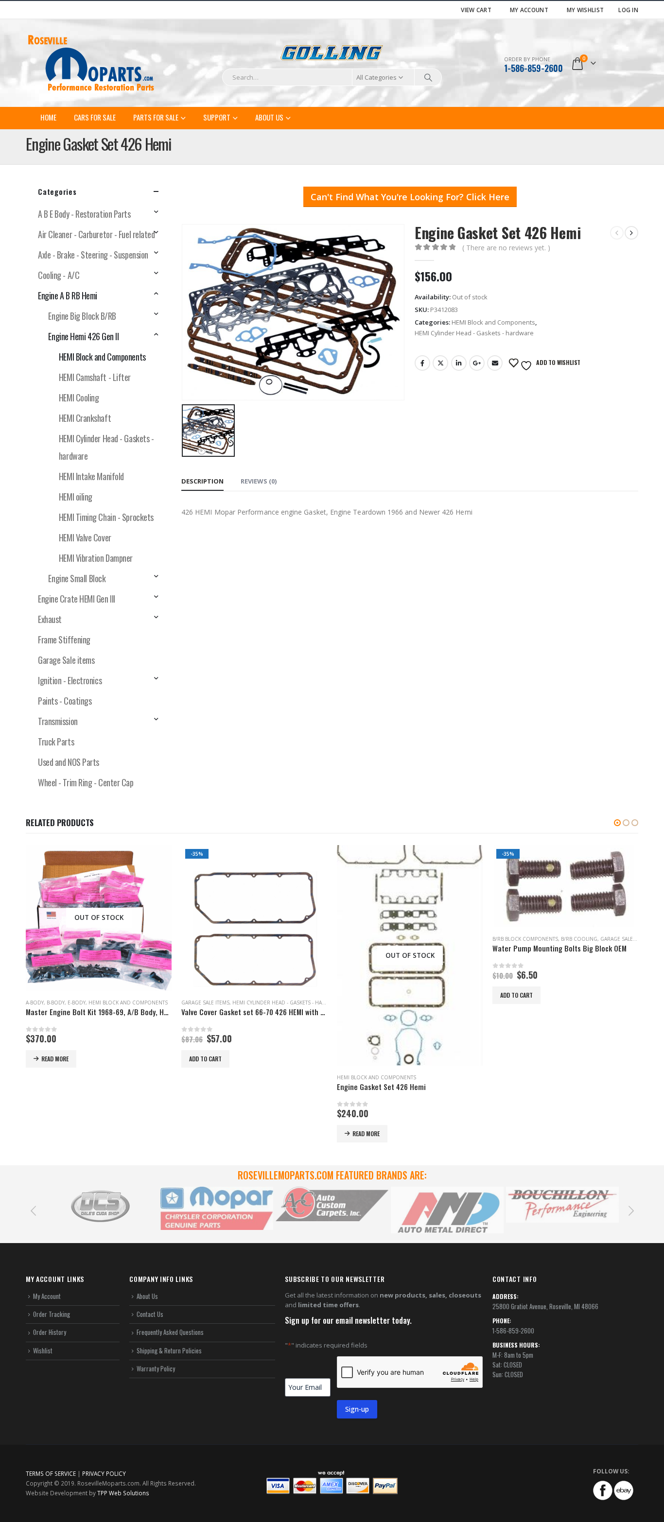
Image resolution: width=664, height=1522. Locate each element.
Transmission (58, 721)
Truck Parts (56, 741)
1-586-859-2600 (533, 68)
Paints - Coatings (64, 700)
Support (216, 117)
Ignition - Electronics (70, 680)
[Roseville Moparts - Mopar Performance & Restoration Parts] (91, 63)
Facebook (422, 363)
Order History (49, 1332)
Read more (55, 1059)
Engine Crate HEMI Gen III (76, 598)
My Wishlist (585, 10)
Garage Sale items (66, 660)
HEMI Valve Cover (85, 537)
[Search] (428, 77)
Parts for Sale (155, 117)
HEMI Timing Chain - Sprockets (106, 517)
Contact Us (150, 1314)
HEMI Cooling (79, 397)
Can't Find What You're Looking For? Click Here (410, 197)
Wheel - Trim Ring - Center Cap (86, 782)
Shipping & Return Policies (169, 1350)
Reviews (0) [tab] (259, 481)
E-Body (77, 1002)
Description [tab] (202, 481)
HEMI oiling (75, 496)
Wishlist (42, 1350)
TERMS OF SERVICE (51, 1473)
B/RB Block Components (525, 938)
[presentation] (33, 1210)
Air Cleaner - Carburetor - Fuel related (96, 234)
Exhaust (50, 619)
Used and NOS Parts (68, 762)
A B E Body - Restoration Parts (84, 214)
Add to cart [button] (205, 1059)
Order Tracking (51, 1314)
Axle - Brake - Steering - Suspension (93, 254)
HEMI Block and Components (493, 322)
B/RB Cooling (579, 938)
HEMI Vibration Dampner (96, 558)
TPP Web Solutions (123, 1493)
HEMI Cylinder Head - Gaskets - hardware (474, 333)
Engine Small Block (76, 578)
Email (495, 363)
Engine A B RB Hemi (67, 295)
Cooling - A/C (58, 275)
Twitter (440, 363)
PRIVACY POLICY (104, 1473)
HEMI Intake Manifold (91, 476)
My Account (529, 10)
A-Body (35, 1002)
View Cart (476, 10)
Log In (628, 10)
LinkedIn (459, 363)
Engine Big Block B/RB (82, 316)
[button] (617, 823)
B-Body (56, 1002)
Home (48, 117)
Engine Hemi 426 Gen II (83, 336)
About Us (269, 117)
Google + (477, 363)
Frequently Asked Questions (170, 1332)
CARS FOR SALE (95, 117)
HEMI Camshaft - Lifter (95, 377)
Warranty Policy (156, 1368)
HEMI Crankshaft (85, 418)
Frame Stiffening (64, 639)
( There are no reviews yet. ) (506, 247)
